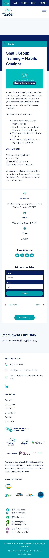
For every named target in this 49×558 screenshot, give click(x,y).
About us (9, 400)
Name (8, 273)
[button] (17, 255)
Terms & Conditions (24, 554)
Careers (8, 417)
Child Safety (10, 413)
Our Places (10, 408)
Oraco (28, 546)
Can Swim (9, 421)
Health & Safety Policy (25, 551)
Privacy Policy (12, 551)
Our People (10, 404)
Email (8, 282)
